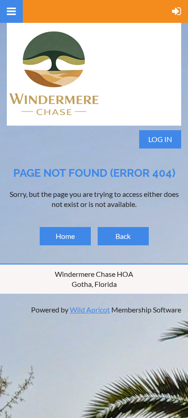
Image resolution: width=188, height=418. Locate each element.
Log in (160, 139)
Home (65, 236)
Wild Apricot (90, 309)
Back (123, 236)
